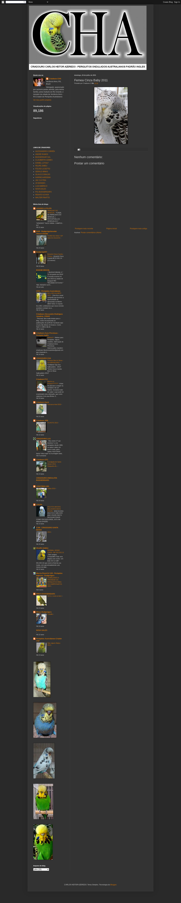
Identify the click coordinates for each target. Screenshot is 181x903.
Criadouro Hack (42, 402)
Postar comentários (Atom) (91, 233)
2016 (49, 532)
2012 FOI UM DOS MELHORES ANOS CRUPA (54, 509)
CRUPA (39, 505)
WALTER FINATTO (42, 198)
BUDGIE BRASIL (43, 270)
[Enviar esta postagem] (78, 149)
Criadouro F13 (42, 379)
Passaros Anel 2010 (54, 404)
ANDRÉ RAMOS (41, 154)
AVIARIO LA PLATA (44, 208)
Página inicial (111, 229)
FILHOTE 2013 (52, 423)
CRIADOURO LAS (43, 439)
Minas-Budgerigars (44, 612)
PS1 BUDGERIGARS (43, 192)
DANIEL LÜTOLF (42, 163)
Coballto (50, 614)
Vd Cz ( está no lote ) (54, 596)
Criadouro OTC (42, 460)
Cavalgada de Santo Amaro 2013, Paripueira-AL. (54, 464)
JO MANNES (40, 183)
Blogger (113, 885)
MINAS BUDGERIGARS (45, 594)
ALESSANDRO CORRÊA (45, 151)
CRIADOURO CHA (43, 358)
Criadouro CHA (55, 79)
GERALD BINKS (41, 172)
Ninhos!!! (50, 337)
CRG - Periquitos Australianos (48, 291)
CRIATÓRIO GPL (42, 486)
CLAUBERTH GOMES (43, 160)
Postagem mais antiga (138, 229)
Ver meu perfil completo (42, 100)
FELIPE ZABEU (41, 166)
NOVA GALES (40, 189)
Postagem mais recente (84, 229)
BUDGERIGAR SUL (43, 157)
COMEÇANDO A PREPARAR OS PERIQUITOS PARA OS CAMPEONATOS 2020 (54, 582)
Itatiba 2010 (51, 488)
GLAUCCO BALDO (42, 174)
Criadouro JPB (42, 421)
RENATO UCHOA (42, 195)
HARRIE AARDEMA (43, 177)
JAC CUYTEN (40, 180)
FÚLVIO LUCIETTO (42, 169)
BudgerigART (41, 252)
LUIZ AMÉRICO (41, 186)
